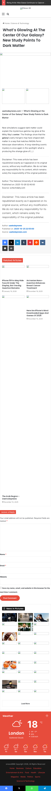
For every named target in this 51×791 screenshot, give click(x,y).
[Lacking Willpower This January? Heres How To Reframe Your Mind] (25, 694)
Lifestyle (41, 772)
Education (37, 768)
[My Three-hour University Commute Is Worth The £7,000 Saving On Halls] (25, 646)
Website (3, 577)
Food (27, 772)
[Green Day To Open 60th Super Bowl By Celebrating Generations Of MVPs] (41, 665)
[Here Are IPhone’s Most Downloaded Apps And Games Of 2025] (38, 301)
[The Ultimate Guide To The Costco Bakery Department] (41, 694)
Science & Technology (20, 23)
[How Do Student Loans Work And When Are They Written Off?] (41, 674)
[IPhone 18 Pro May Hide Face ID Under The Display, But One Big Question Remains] (13, 271)
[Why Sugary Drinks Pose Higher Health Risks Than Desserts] (25, 665)
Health (33, 772)
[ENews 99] (25, 8)
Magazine (15, 777)
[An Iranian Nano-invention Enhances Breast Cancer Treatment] (38, 271)
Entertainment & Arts (14, 772)
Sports (37, 777)
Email (3, 566)
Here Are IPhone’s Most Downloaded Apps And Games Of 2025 (38, 313)
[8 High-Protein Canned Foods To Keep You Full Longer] (41, 627)
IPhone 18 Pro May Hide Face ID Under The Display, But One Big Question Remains (13, 284)
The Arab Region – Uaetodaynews (10, 497)
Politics (30, 777)
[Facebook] (5, 242)
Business (20, 768)
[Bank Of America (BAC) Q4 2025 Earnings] (25, 674)
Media (23, 777)
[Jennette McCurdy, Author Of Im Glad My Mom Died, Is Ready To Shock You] (25, 636)
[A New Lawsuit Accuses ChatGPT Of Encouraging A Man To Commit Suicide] (25, 684)
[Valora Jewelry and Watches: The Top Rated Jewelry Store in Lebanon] (9, 627)
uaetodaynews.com (18, 232)
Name (3, 554)
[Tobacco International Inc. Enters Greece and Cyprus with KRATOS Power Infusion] (25, 617)
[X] (11, 242)
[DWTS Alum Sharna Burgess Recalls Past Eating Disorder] (41, 655)
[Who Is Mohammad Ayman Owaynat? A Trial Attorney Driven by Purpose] (25, 627)
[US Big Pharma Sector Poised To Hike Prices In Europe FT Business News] (9, 646)
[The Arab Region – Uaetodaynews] (13, 394)
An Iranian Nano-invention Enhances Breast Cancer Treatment (36, 284)
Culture (29, 768)
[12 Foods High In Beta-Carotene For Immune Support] (9, 665)
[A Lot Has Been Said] (25, 655)
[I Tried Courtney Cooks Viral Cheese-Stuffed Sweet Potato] (9, 636)
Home (7, 23)
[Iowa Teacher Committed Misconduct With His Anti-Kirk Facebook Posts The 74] (9, 684)
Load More (25, 703)
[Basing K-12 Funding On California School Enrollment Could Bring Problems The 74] (41, 646)
